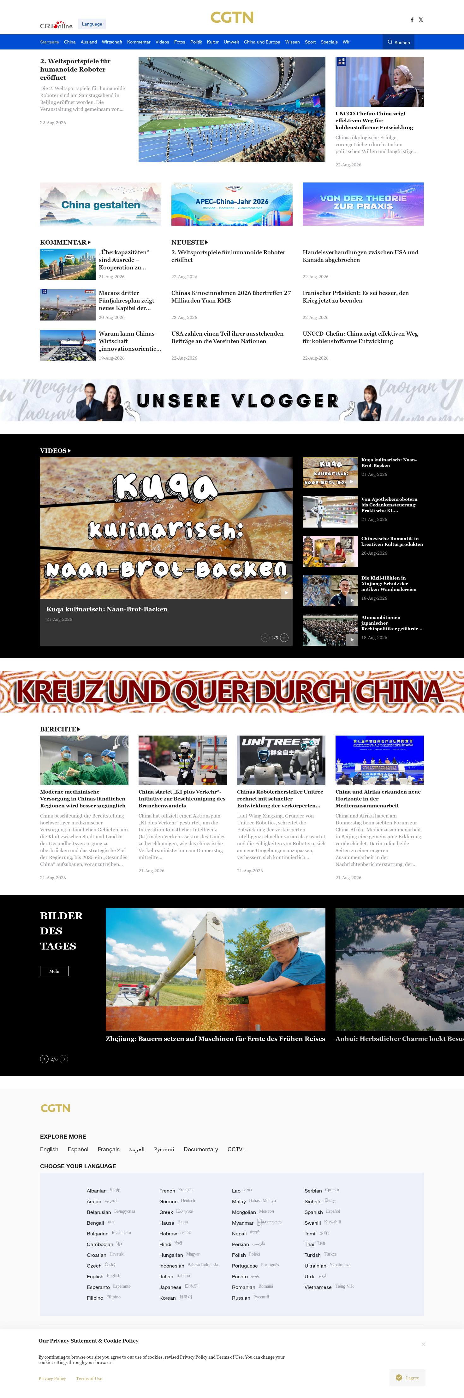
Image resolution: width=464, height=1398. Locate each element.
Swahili (323, 1223)
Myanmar (257, 1223)
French (176, 1190)
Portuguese (255, 1265)
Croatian (106, 1255)
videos (53, 450)
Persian (248, 1244)
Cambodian (104, 1244)
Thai (315, 1244)
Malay (254, 1201)
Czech (101, 1265)
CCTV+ (237, 1149)
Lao (242, 1190)
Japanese (178, 1287)
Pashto (245, 1276)
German (177, 1201)
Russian (250, 1298)
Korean (175, 1298)
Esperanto (109, 1287)
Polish (246, 1255)
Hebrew (175, 1233)
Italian (174, 1276)
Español (78, 1149)
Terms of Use (89, 1378)
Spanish (322, 1212)
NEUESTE (187, 242)
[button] (265, 637)
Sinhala (320, 1201)
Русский (164, 1149)
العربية (137, 1149)
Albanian (103, 1190)
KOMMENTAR (63, 242)
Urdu (315, 1276)
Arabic (102, 1201)
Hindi (170, 1244)
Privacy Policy (52, 1378)
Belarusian (111, 1212)
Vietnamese (329, 1287)
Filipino (104, 1298)
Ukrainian (327, 1265)
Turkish (320, 1255)
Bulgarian (109, 1233)
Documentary (201, 1149)
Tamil (317, 1233)
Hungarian (179, 1255)
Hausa (173, 1223)
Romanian (252, 1287)
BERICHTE (58, 729)
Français (109, 1149)
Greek (176, 1212)
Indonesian (188, 1265)
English (49, 1149)
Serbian (322, 1190)
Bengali (101, 1223)
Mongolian (253, 1212)
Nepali (245, 1233)
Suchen (402, 42)
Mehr (54, 971)
